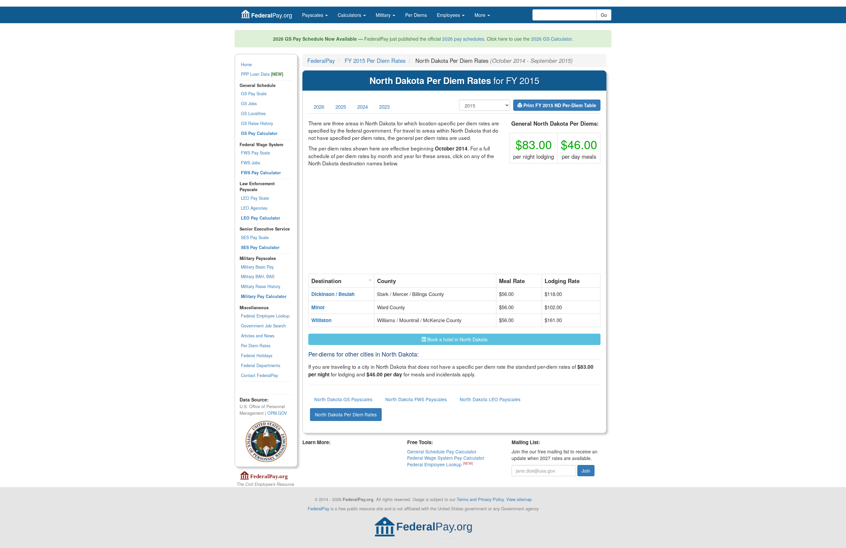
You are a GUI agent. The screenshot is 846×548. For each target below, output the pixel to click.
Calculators (350, 15)
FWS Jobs (250, 163)
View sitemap (519, 499)
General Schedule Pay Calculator (442, 451)
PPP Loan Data (262, 74)
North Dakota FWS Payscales (416, 399)
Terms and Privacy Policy (480, 499)
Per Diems (416, 15)
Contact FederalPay (259, 375)
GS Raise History (257, 123)
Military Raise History (260, 286)
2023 (384, 106)
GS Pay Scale (254, 94)
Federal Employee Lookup (265, 316)
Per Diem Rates (255, 346)
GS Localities (253, 113)
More (481, 15)
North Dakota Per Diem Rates (346, 414)
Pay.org (271, 15)
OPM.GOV (277, 413)
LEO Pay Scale (255, 198)
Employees (449, 15)
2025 (340, 106)
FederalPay (321, 60)
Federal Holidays (256, 355)
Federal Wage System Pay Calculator (445, 457)
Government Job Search (263, 326)
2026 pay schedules (463, 38)
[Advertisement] (454, 222)
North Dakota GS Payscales (343, 399)
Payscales (313, 15)
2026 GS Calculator (551, 38)
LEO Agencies (254, 208)
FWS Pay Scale (255, 153)
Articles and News (257, 336)
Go (604, 15)
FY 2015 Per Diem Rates (375, 60)
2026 (319, 106)
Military (384, 15)
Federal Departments (260, 365)
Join (586, 470)
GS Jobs (249, 103)
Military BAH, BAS (257, 276)
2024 (362, 106)
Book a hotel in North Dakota (456, 339)
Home (246, 64)
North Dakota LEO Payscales (490, 399)
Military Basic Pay (257, 267)
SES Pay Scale (255, 237)
